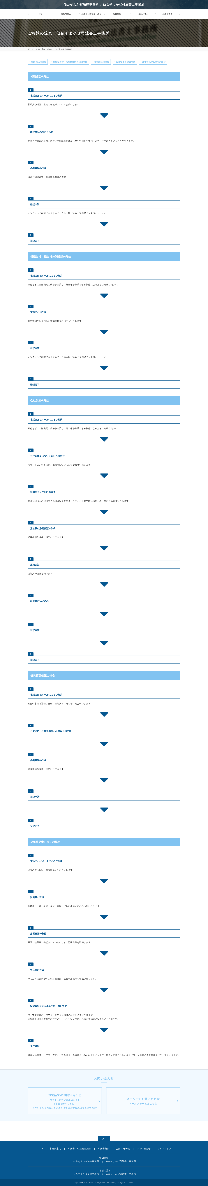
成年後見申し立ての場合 (154, 62)
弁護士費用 (103, 1148)
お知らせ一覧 (123, 1148)
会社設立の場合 (101, 62)
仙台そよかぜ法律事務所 (86, 1161)
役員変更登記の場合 (125, 62)
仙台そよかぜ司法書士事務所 (121, 1161)
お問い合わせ (144, 1148)
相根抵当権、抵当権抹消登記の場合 (70, 62)
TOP (30, 49)
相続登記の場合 (38, 62)
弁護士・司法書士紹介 (79, 1148)
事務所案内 (55, 1148)
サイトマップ (164, 1148)
